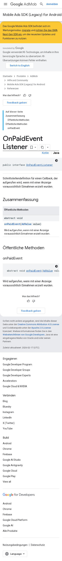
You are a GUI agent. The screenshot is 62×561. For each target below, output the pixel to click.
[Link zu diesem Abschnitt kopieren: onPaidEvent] (25, 259)
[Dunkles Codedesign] (56, 160)
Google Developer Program (17, 364)
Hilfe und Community (17, 80)
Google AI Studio (12, 459)
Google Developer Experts (17, 375)
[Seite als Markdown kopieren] (42, 147)
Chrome (7, 449)
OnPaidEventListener (39, 164)
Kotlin (45, 153)
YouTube (8, 428)
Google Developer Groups (16, 370)
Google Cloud (10, 470)
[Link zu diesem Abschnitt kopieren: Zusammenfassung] (41, 200)
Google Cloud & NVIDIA (15, 386)
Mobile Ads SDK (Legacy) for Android (32, 15)
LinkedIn (7, 417)
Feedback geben (17, 102)
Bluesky (7, 406)
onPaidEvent (12, 224)
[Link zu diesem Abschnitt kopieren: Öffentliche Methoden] (47, 248)
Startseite (7, 76)
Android (7, 443)
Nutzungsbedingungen (15, 545)
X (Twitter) (8, 423)
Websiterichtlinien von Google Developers (23, 334)
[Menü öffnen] (5, 4)
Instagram (8, 412)
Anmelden (52, 4)
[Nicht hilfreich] (29, 95)
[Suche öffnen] (41, 4)
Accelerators (10, 380)
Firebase (7, 454)
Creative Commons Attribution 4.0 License (38, 324)
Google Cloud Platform (15, 520)
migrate (26, 30)
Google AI (8, 525)
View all (7, 481)
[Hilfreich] (24, 95)
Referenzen (13, 88)
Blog (5, 401)
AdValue (27, 224)
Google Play (9, 476)
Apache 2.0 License (41, 327)
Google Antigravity (13, 465)
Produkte (21, 76)
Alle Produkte (10, 531)
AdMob (30, 4)
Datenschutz (38, 545)
